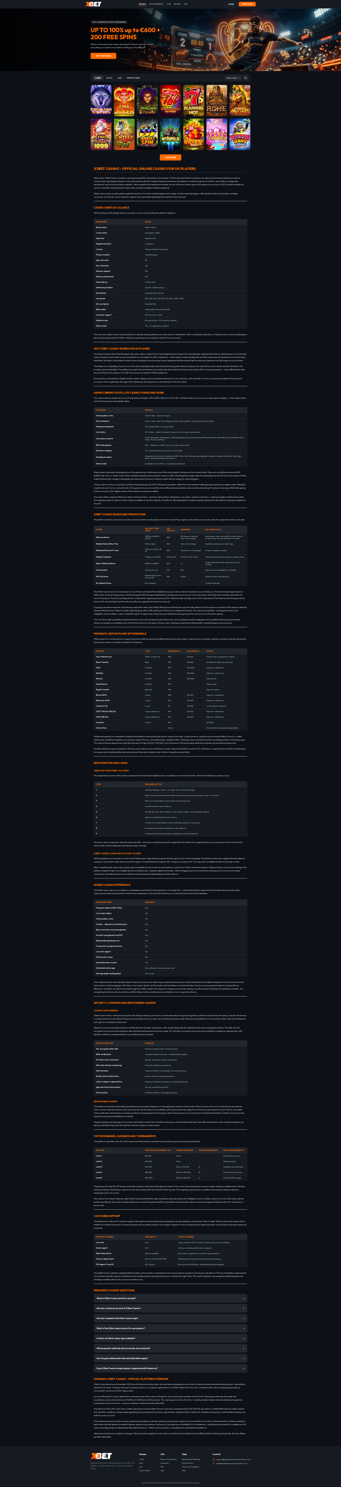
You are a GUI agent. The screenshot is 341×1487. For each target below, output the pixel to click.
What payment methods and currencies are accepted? (123, 1348)
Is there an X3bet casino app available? (116, 1338)
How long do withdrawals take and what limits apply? (122, 1358)
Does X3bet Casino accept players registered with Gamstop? (127, 1368)
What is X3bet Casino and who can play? (116, 1298)
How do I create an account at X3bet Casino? (119, 1308)
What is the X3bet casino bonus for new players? (121, 1328)
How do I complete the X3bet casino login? (117, 1318)
